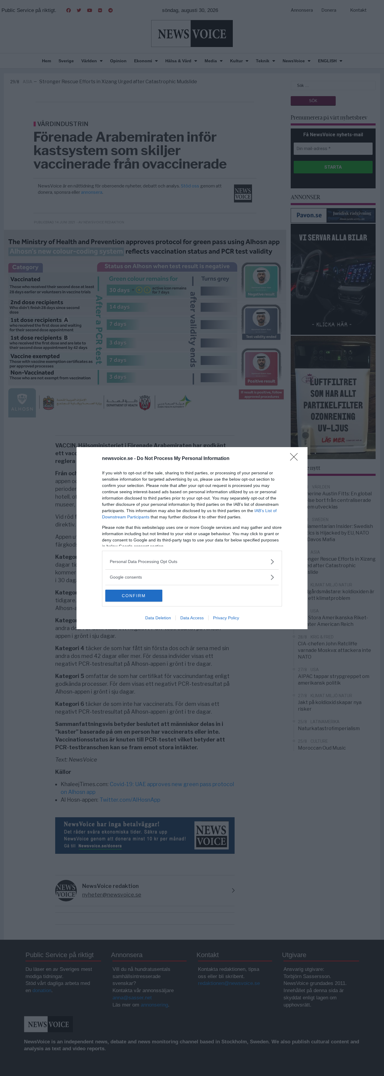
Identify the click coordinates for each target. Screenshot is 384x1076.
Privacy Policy (226, 617)
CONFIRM (134, 595)
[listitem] (192, 562)
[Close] (296, 458)
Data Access (192, 617)
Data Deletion (158, 617)
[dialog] (192, 538)
